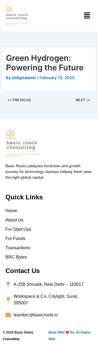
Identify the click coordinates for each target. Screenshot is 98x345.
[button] (87, 16)
